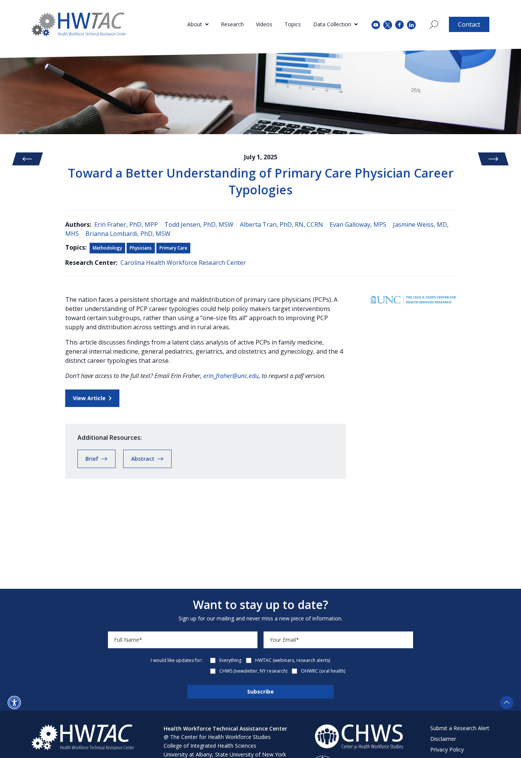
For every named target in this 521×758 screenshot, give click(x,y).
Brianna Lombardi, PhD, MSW (127, 233)
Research (232, 24)
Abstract (142, 458)
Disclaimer (443, 738)
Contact (469, 24)
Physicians (141, 248)
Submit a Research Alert (459, 728)
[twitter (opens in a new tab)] (387, 24)
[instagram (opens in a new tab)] (411, 24)
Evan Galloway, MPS (358, 224)
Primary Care (173, 248)
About (194, 24)
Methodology (107, 248)
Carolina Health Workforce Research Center (183, 262)
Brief (91, 458)
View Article (89, 398)
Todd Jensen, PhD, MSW (198, 224)
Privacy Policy (447, 749)
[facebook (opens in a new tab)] (399, 24)
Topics (293, 24)
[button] (14, 702)
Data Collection (332, 24)
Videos (264, 24)
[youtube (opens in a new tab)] (375, 24)
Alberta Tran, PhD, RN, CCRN (281, 224)
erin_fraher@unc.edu (231, 376)
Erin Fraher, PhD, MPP (126, 224)
